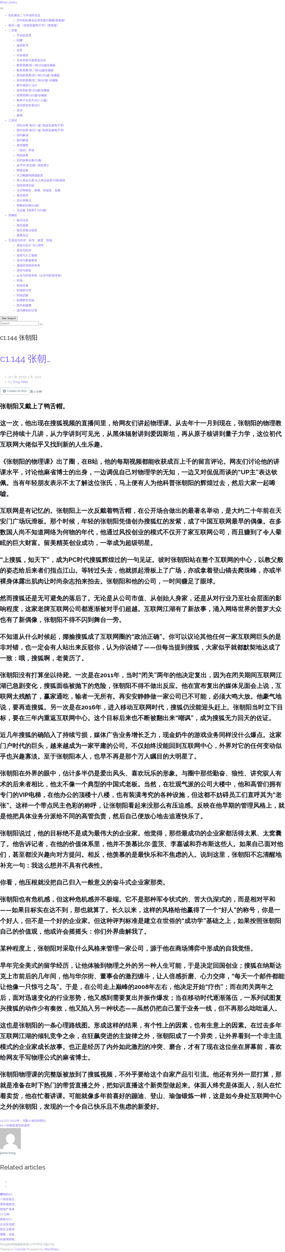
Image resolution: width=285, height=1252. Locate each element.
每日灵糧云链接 (27, 230)
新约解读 (22, 140)
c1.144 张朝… (25, 358)
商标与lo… (6, 1219)
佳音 (20, 50)
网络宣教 (22, 170)
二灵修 (12, 30)
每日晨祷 (22, 225)
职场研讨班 (24, 290)
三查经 (12, 120)
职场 (20, 280)
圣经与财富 (24, 270)
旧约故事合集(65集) (29, 160)
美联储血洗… (8, 1204)
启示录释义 (24, 200)
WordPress (51, 1249)
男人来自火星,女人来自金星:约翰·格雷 (41, 180)
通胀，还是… (8, 1234)
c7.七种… (5, 1214)
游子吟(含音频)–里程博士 (33, 165)
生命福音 (22, 55)
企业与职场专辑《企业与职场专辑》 (40, 275)
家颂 (20, 115)
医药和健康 (24, 305)
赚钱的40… (7, 1194)
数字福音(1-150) (27, 85)
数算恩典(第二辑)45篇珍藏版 (35, 70)
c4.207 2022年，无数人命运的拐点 (23, 1120)
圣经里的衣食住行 (28, 105)
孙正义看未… (8, 1229)
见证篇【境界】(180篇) (32, 210)
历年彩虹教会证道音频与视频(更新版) (41, 20)
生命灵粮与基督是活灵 (31, 60)
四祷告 (12, 215)
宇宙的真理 (24, 35)
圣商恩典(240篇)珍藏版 (32, 95)
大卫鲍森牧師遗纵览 (30, 175)
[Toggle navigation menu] (1, 8)
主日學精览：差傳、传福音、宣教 (39, 190)
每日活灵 (22, 220)
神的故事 (22, 155)
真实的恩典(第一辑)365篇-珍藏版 (38, 75)
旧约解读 (22, 135)
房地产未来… (8, 1209)
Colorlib (20, 1249)
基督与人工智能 (27, 255)
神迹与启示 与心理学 (30, 245)
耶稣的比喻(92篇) (28, 205)
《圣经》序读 (25, 150)
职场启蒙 (22, 295)
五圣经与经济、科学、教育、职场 (30, 240)
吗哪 (20, 40)
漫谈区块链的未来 (28, 265)
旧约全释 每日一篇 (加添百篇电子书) (40, 125)
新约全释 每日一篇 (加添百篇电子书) (40, 130)
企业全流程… (8, 1224)
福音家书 (22, 45)
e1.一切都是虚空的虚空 (15, 1125)
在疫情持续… (8, 1239)
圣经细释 (22, 145)
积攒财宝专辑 (25, 300)
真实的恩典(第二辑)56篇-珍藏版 (37, 80)
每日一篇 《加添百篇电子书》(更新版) (33, 25)
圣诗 (20, 110)
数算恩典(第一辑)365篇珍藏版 (36, 65)
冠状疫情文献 (25, 185)
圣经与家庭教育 (27, 260)
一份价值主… (8, 1199)
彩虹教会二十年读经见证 (24, 15)
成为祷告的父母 (27, 310)
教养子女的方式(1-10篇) (32, 100)
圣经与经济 (24, 250)
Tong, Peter (20, 382)
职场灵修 (22, 285)
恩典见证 (22, 235)
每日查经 (22, 195)
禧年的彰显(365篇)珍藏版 (33, 90)
